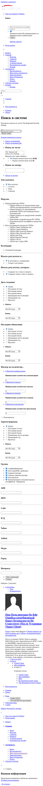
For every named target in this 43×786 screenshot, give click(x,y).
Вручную (11, 300)
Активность (9, 69)
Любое (10, 287)
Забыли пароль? (16, 42)
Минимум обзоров (13, 393)
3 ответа (13, 661)
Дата (11, 589)
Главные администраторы (17, 475)
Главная (8, 55)
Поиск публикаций (12, 577)
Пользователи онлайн (18, 65)
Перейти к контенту (8, 2)
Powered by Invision (14, 708)
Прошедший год (14, 298)
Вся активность (15, 71)
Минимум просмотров (14, 404)
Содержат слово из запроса (20, 274)
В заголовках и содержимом (18, 261)
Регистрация (10, 45)
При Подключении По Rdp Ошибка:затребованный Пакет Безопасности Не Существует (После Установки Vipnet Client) (23, 620)
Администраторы (14, 473)
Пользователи (9, 417)
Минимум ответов (13, 382)
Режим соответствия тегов (24, 158)
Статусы (11, 187)
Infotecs (8, 53)
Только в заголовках (15, 263)
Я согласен (5, 784)
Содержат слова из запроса (19, 272)
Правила (13, 61)
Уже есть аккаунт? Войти (15, 14)
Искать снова (6, 133)
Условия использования (10, 780)
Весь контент (13, 184)
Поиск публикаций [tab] (12, 141)
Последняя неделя (15, 291)
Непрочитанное (16, 75)
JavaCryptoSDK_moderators (18, 471)
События (13, 59)
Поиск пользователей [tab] (13, 143)
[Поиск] (2, 95)
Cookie (7, 705)
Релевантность (15, 591)
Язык (7, 696)
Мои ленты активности (18, 73)
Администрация (16, 63)
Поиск (12, 79)
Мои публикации (16, 77)
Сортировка (9, 587)
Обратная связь (11, 703)
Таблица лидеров (11, 83)
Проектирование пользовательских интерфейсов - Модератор (20, 481)
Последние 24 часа (15, 289)
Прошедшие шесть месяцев (18, 296)
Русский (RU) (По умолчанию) (21, 700)
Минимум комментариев (15, 371)
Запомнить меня (16, 33)
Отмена (8, 579)
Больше (12, 67)
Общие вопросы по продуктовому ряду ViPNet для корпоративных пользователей (23, 633)
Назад (12, 730)
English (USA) (15, 698)
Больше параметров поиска (11, 137)
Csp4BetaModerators (15, 469)
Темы (10, 189)
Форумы (13, 57)
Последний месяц (14, 293)
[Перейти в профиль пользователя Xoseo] (13, 610)
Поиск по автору (11, 175)
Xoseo (7, 631)
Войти (13, 38)
